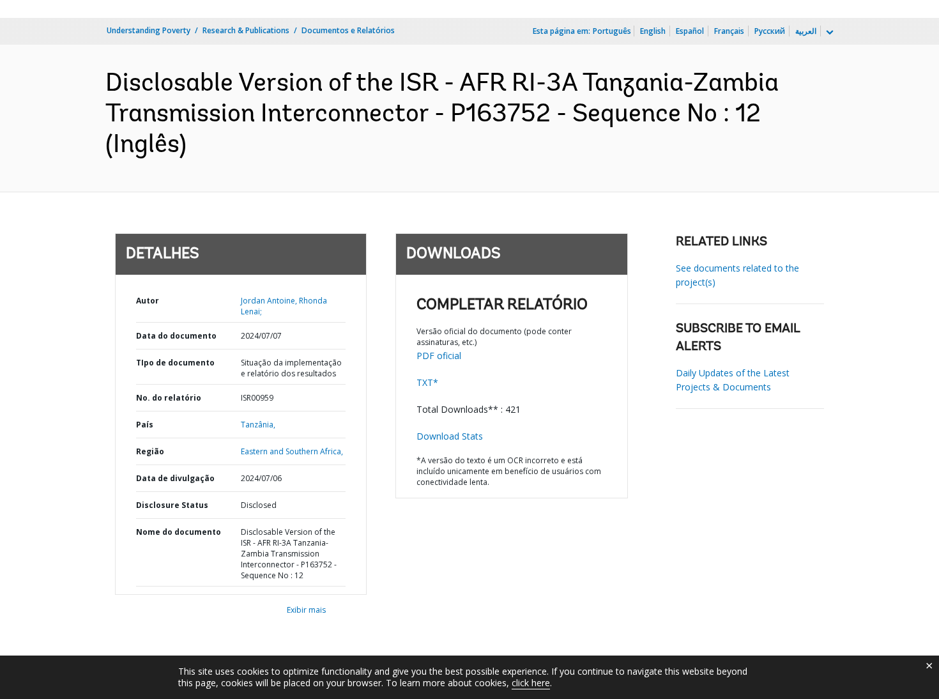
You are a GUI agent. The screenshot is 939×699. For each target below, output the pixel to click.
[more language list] (828, 33)
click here (531, 683)
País (144, 424)
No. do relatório (168, 397)
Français (729, 31)
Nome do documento (178, 531)
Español (690, 31)
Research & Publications (245, 30)
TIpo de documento (175, 362)
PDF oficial (438, 356)
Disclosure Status (172, 505)
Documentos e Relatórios (348, 30)
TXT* (427, 382)
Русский (769, 31)
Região (150, 451)
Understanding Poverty (148, 30)
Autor (147, 300)
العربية (805, 31)
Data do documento (176, 335)
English (653, 31)
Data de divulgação (175, 478)
